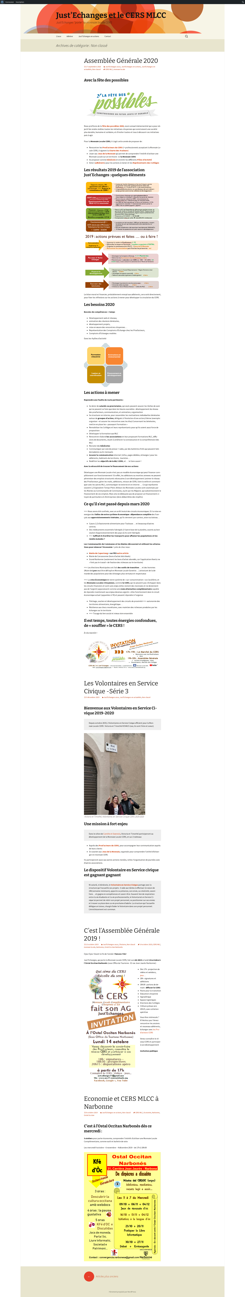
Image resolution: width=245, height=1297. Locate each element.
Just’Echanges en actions (88, 36)
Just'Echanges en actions (131, 66)
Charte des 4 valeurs (118, 150)
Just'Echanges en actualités (130, 697)
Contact (108, 36)
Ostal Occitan (89, 1115)
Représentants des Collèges (146, 162)
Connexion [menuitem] (9, 2)
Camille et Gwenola (111, 833)
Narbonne (100, 947)
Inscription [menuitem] (20, 2)
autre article (122, 553)
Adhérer (70, 36)
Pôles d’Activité (144, 159)
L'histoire (122, 944)
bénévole (111, 159)
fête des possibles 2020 (113, 126)
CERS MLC (109, 69)
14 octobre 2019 (146, 944)
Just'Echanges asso (113, 66)
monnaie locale (119, 69)
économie (147, 1112)
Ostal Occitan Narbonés (114, 947)
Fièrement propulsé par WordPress (122, 1292)
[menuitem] (2, 2)
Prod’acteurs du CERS (112, 147)
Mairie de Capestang (98, 553)
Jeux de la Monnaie (107, 153)
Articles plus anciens (102, 1276)
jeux (142, 975)
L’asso (58, 36)
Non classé (96, 69)
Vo (112, 885)
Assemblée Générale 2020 (121, 60)
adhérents (100, 162)
